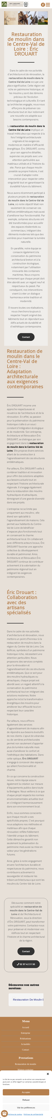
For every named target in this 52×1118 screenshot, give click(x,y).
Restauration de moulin (25, 1064)
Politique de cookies (15, 1114)
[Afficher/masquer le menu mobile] (48, 4)
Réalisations (25, 1038)
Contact (26, 337)
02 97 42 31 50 (27, 964)
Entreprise (25, 1033)
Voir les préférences (26, 1107)
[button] (47, 1074)
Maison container (25, 1069)
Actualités (25, 1044)
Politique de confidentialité (33, 1114)
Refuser (26, 1100)
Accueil (25, 1027)
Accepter (26, 1092)
